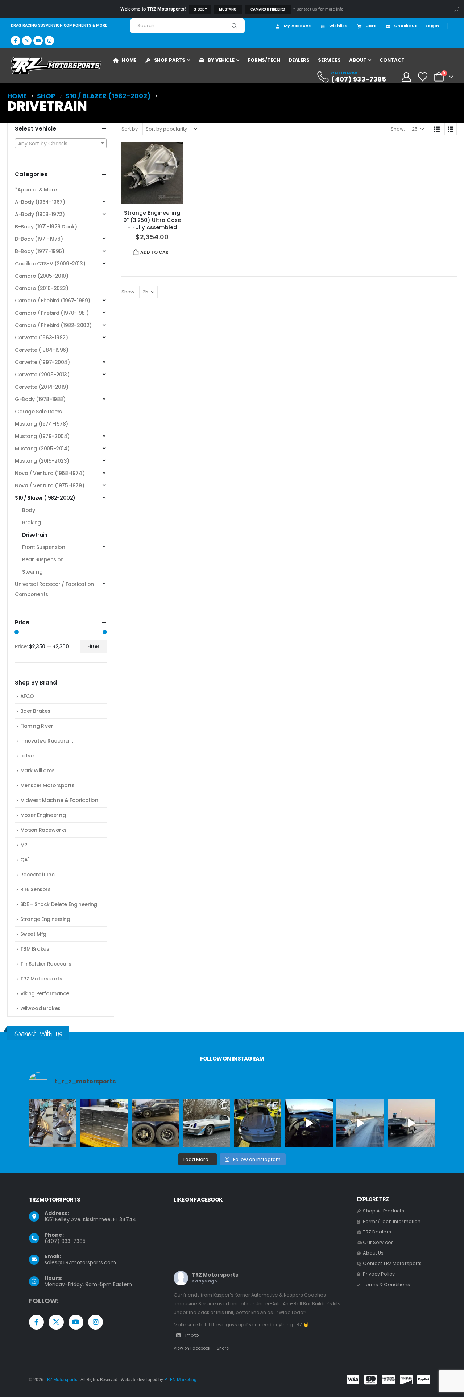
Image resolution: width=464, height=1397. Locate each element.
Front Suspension (43, 547)
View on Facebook (192, 1348)
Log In (432, 26)
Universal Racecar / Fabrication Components (54, 589)
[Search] (234, 25)
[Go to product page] (152, 173)
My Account (297, 26)
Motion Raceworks (43, 830)
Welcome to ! (153, 9)
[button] (437, 129)
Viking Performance (44, 993)
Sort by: (130, 128)
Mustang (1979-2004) (42, 436)
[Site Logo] (56, 65)
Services (329, 60)
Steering (32, 571)
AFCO (27, 696)
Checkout (405, 26)
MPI (24, 844)
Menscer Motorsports (47, 785)
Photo (192, 1335)
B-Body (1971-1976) (39, 239)
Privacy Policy (379, 1274)
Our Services (378, 1242)
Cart (370, 26)
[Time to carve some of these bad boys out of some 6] (104, 1123)
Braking (31, 522)
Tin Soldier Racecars (45, 963)
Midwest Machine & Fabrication (59, 800)
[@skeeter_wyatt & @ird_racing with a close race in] (360, 1123)
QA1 (25, 859)
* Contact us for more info (318, 9)
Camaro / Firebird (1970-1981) (52, 313)
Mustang (227, 9)
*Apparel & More (36, 189)
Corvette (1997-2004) (42, 362)
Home (129, 60)
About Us (373, 1253)
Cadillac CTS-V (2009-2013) (50, 263)
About (357, 60)
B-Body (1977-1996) (39, 251)
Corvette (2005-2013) (42, 374)
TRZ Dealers (377, 1232)
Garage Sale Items (38, 411)
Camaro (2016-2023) (41, 288)
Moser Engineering (43, 815)
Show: (398, 128)
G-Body (200, 9)
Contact (392, 60)
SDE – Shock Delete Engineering (58, 904)
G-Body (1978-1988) (40, 399)
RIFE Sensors (35, 889)
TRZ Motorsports (41, 978)
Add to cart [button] (155, 252)
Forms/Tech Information (391, 1221)
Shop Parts (170, 60)
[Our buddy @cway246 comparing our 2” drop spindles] (52, 1123)
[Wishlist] (422, 77)
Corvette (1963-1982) (41, 337)
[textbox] (60, 144)
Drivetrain (34, 534)
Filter (93, 646)
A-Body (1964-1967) (40, 202)
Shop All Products (383, 1211)
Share (223, 1348)
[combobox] (61, 143)
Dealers (299, 60)
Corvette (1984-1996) (42, 350)
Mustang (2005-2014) (42, 448)
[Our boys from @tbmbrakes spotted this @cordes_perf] (155, 1123)
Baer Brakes (35, 711)
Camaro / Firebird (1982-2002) (53, 325)
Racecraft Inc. (37, 874)
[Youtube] (38, 40)
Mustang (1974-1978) (41, 423)
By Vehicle (221, 60)
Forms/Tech (264, 60)
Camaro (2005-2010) (41, 276)
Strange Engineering (45, 919)
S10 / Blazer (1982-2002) (45, 497)
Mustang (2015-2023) (42, 460)
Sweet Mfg (33, 934)
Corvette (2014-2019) (42, 386)
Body (28, 510)
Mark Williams (37, 770)
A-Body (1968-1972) (40, 214)
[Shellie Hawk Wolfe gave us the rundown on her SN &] (257, 1123)
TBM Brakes (34, 948)
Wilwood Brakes (40, 1008)
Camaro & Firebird (267, 9)
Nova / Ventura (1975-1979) (49, 485)
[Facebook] (15, 40)
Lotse (27, 755)
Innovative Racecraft (46, 740)
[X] (27, 40)
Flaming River (36, 726)
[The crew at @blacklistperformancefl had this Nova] (411, 1123)
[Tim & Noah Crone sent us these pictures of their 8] (206, 1123)
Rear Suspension (43, 559)
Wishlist (338, 26)
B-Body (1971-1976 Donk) (46, 226)
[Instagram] (49, 40)
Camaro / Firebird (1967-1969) (52, 300)
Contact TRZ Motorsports (392, 1263)
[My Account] (406, 77)
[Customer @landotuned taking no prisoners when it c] (308, 1123)
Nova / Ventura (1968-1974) (49, 473)
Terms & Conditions (386, 1284)
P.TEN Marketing (180, 1379)
